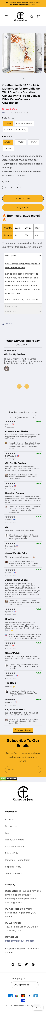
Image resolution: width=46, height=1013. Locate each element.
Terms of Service (13, 873)
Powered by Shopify (31, 1006)
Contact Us (11, 826)
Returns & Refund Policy (17, 860)
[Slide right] (29, 78)
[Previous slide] (19, 386)
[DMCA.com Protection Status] (8, 780)
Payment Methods (14, 846)
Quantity (6, 181)
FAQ (7, 833)
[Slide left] (17, 78)
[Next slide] (26, 386)
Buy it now (23, 207)
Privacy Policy (12, 853)
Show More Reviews (23, 730)
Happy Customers (14, 840)
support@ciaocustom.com (19, 941)
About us (10, 819)
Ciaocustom (18, 1006)
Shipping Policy (13, 867)
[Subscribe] (37, 769)
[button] (6, 16)
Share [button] (9, 323)
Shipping (5, 113)
